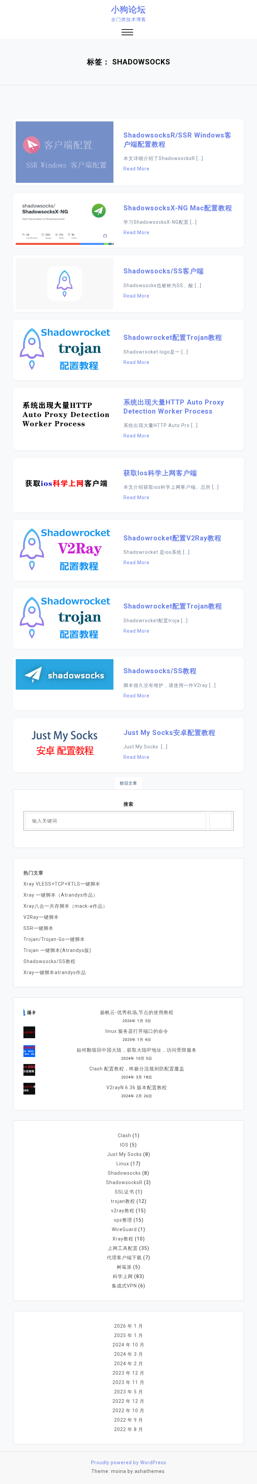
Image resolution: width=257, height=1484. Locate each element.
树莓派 (124, 1267)
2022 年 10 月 (128, 1410)
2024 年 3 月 (128, 1354)
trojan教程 (123, 1201)
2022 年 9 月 (128, 1420)
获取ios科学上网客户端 (160, 473)
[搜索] (220, 821)
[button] (127, 33)
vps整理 (123, 1220)
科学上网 (123, 1276)
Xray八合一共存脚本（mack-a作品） (65, 906)
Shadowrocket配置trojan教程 (172, 337)
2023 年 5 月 (128, 1391)
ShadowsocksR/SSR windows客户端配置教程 (177, 139)
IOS (124, 1145)
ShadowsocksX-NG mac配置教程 (177, 208)
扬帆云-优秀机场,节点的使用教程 (137, 1012)
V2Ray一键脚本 (41, 917)
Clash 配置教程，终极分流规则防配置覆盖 (136, 1068)
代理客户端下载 (124, 1257)
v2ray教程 (123, 1210)
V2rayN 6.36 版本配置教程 (136, 1087)
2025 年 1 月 (128, 1335)
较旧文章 (128, 783)
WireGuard (124, 1229)
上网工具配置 (123, 1248)
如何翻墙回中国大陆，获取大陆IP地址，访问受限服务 (137, 1050)
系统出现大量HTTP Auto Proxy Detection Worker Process (173, 406)
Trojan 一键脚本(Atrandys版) (57, 950)
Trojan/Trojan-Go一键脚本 (54, 939)
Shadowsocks (124, 1173)
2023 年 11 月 (128, 1382)
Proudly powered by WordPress (128, 1462)
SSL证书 (124, 1192)
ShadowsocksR (124, 1182)
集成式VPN (124, 1285)
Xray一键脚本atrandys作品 (54, 972)
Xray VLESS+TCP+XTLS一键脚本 (61, 884)
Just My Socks (124, 1154)
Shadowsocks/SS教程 (160, 671)
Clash (124, 1135)
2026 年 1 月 (128, 1326)
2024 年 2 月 (128, 1363)
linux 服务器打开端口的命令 (136, 1031)
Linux (122, 1163)
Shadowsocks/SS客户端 (163, 271)
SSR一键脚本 (38, 928)
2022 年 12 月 (128, 1401)
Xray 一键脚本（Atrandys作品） (60, 895)
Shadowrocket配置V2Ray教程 (172, 538)
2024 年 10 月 (128, 1344)
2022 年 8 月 (128, 1429)
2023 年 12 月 (128, 1373)
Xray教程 (123, 1238)
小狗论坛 (128, 9)
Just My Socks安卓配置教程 (169, 733)
